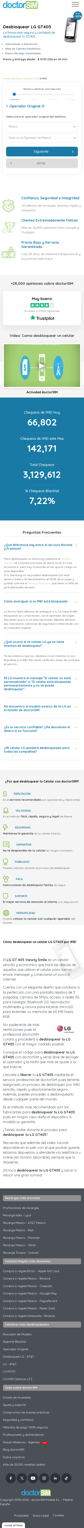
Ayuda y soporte (14, 1405)
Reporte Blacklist (14, 1341)
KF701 (9, 1371)
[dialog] (13, 1525)
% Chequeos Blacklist (42, 491)
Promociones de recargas (21, 1208)
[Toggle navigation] (75, 5)
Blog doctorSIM (13, 1449)
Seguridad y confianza (18, 1420)
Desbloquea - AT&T (18, 1356)
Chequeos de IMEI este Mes (42, 438)
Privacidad (21, 1515)
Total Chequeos (42, 464)
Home (6, 78)
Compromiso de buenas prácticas (26, 1412)
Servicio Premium (39, 583)
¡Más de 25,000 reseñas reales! (24, 1464)
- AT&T (10, 1364)
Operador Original (15, 1349)
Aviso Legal (41, 1515)
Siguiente (41, 151)
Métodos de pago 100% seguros (25, 1427)
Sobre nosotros (14, 1457)
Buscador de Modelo (17, 1334)
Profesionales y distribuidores (23, 1435)
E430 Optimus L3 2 (17, 1379)
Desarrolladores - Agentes (24, 1442)
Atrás (41, 163)
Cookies (58, 1515)
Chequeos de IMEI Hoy (42, 412)
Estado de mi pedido (17, 1397)
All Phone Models (22, 78)
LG (35, 78)
